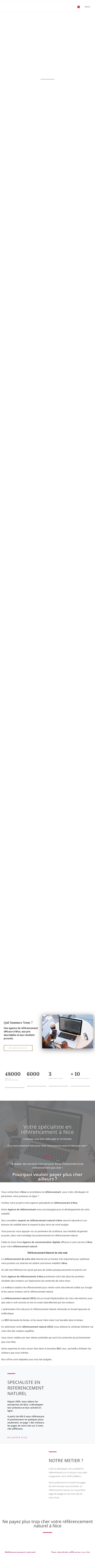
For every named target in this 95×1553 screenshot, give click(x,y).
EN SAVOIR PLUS (17, 1437)
